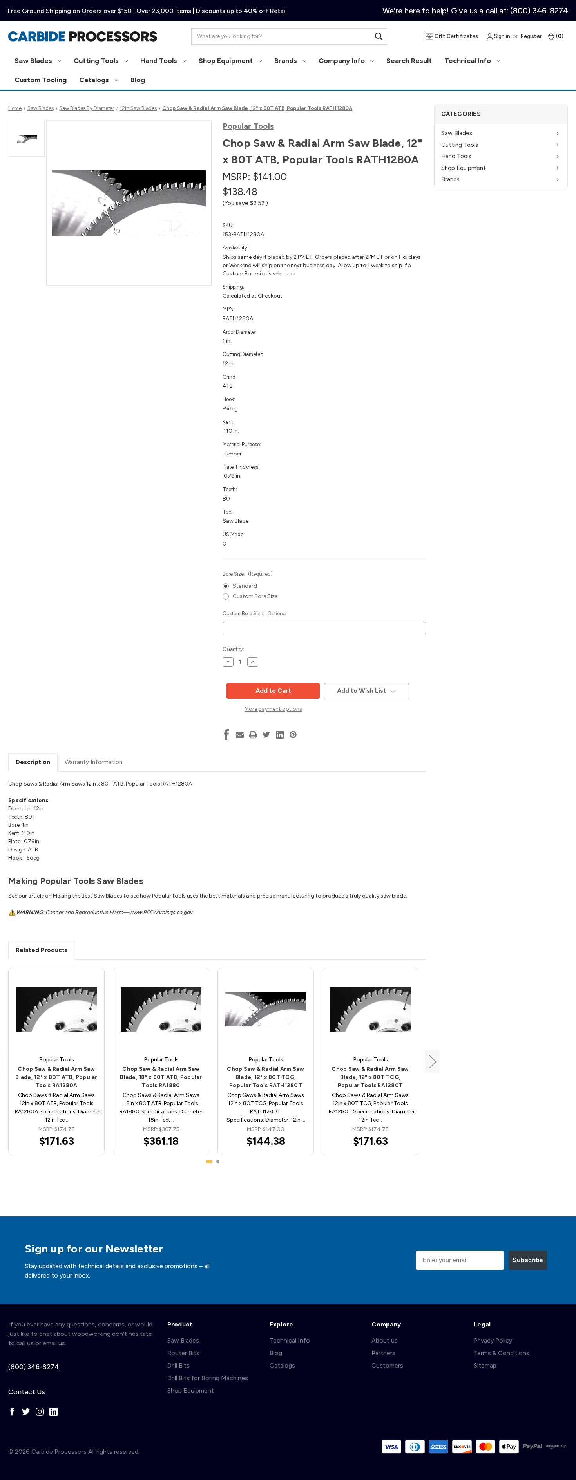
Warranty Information (93, 762)
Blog (137, 80)
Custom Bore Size (255, 596)
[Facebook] (226, 734)
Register (531, 36)
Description (33, 762)
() (559, 36)
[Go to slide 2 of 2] (217, 1161)
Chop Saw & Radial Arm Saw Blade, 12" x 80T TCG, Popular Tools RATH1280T (265, 1077)
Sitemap (485, 1365)
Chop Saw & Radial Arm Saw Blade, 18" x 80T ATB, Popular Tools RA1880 (161, 1077)
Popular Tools (248, 126)
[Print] (253, 734)
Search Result (409, 60)
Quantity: (233, 649)
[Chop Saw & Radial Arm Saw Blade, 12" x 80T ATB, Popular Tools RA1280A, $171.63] (56, 1009)
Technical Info (468, 60)
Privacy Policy (493, 1340)
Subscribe (528, 1260)
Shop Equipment (226, 60)
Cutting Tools (97, 60)
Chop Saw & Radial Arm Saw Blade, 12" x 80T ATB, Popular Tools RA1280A (56, 1077)
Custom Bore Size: (255, 613)
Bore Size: (248, 574)
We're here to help (414, 10)
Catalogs (94, 80)
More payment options (273, 709)
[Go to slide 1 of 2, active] (209, 1161)
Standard (245, 586)
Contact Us (26, 1392)
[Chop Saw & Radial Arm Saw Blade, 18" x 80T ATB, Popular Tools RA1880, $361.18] (161, 1009)
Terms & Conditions (501, 1353)
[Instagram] (40, 1412)
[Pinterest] (293, 734)
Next (432, 1061)
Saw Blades (34, 60)
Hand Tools (159, 60)
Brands (286, 60)
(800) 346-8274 (33, 1367)
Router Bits (183, 1353)
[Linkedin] (280, 734)
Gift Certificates (455, 36)
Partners (383, 1353)
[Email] (240, 734)
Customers (387, 1365)
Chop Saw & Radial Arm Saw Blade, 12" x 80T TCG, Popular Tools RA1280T (370, 1077)
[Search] (379, 36)
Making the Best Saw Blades (88, 896)
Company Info (342, 60)
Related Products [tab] (42, 950)
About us (384, 1340)
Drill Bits (178, 1365)
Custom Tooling (40, 80)
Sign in (501, 36)
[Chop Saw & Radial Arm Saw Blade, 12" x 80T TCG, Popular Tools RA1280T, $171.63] (370, 1009)
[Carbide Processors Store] (82, 36)
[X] (266, 734)
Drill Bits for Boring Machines (207, 1378)
